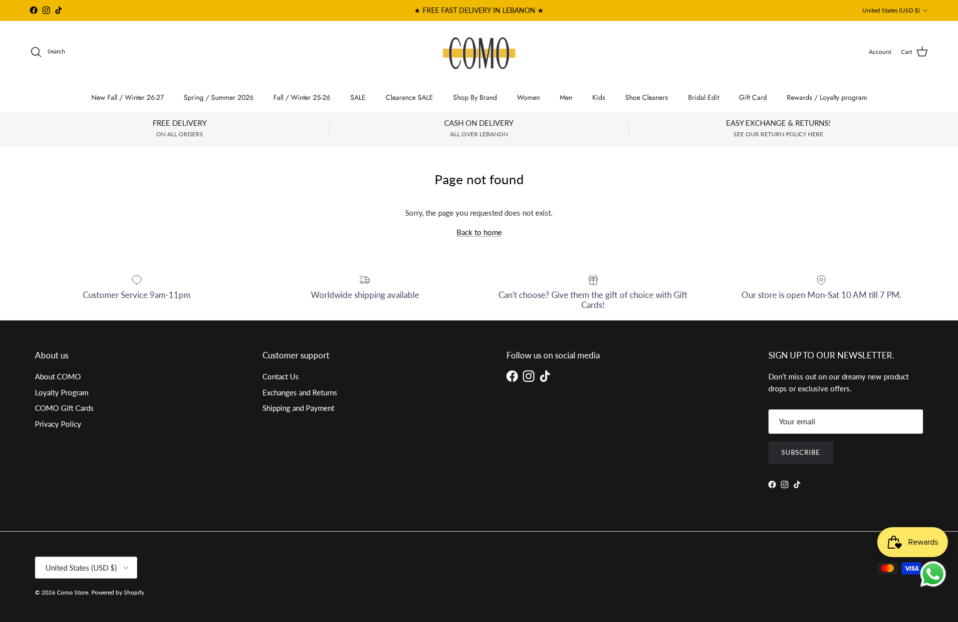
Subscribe (800, 452)
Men (566, 97)
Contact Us (280, 376)
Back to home (479, 232)
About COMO (58, 376)
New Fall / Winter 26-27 (127, 97)
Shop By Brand (475, 97)
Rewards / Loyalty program (827, 97)
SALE (358, 97)
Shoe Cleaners (646, 97)
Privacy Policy (58, 423)
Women (528, 97)
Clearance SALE (409, 97)
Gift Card (753, 97)
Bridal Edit (703, 97)
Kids (598, 97)
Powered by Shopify (117, 592)
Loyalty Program (61, 392)
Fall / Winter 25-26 (301, 97)
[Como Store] (479, 52)
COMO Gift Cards (64, 407)
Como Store (72, 592)
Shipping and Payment (298, 407)
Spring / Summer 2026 (218, 97)
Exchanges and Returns (299, 392)
